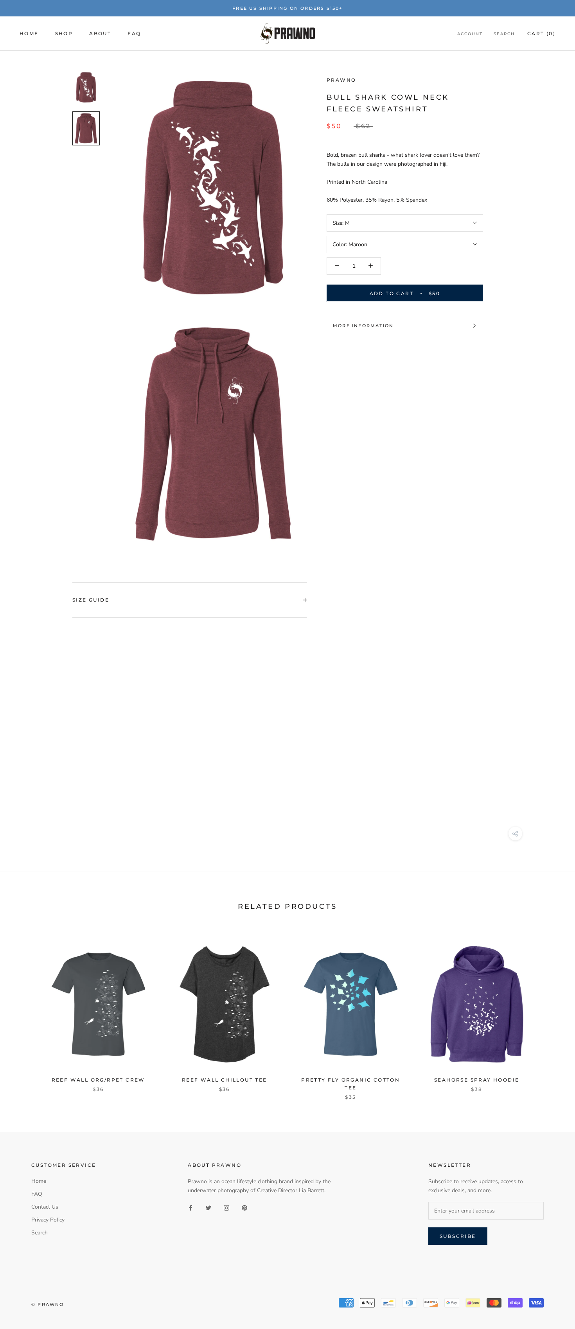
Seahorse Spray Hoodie (476, 1080)
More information (363, 325)
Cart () (541, 33)
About (100, 33)
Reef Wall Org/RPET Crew (98, 1080)
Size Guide (90, 600)
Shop (64, 33)
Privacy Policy (48, 1219)
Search (504, 33)
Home (29, 33)
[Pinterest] (244, 1207)
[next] (550, 1012)
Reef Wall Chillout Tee (224, 1080)
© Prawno (47, 1304)
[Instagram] (226, 1207)
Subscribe (458, 1236)
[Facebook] (190, 1207)
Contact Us (44, 1207)
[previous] (24, 1012)
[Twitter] (208, 1207)
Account (470, 33)
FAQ (134, 33)
